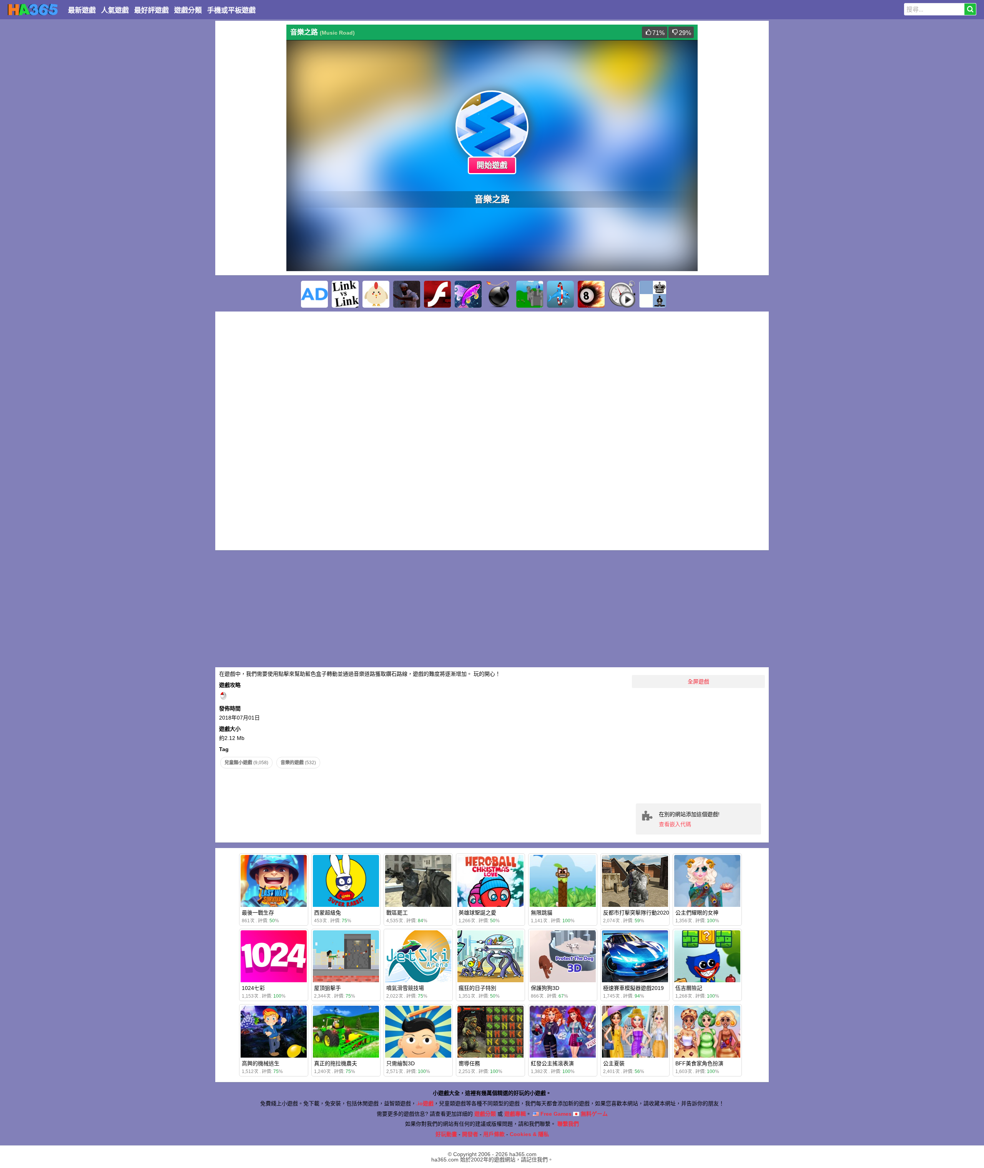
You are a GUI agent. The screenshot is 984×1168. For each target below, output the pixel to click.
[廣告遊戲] (314, 294)
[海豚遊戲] (560, 294)
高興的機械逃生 (260, 1063)
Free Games (555, 1114)
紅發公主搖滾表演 (552, 1063)
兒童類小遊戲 (246, 762)
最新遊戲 (82, 10)
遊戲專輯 (515, 1114)
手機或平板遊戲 (231, 10)
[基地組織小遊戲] (406, 294)
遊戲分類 (188, 10)
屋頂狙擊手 (327, 988)
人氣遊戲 (115, 10)
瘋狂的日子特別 (477, 988)
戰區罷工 (397, 913)
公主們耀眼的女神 (696, 913)
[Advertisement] (250, 140)
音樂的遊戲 (298, 762)
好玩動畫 (446, 1134)
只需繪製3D (400, 1063)
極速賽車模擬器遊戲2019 (633, 988)
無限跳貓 (541, 913)
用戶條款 (494, 1134)
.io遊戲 (425, 1103)
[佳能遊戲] (375, 294)
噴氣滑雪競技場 (405, 988)
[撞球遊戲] (591, 294)
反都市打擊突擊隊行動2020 (636, 913)
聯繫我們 (568, 1124)
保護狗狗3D (545, 988)
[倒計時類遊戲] (621, 294)
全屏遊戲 (698, 681)
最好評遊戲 (151, 10)
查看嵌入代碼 (675, 824)
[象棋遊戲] (652, 294)
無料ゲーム (593, 1114)
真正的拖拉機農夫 (335, 1063)
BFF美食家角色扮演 (699, 1063)
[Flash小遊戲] (437, 294)
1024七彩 (253, 988)
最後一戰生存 (258, 913)
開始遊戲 (492, 165)
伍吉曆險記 (688, 988)
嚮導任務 (469, 1063)
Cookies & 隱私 (529, 1134)
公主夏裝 (614, 1063)
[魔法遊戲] (468, 294)
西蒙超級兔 (327, 913)
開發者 (470, 1134)
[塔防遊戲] (529, 294)
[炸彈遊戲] (498, 294)
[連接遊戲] (345, 294)
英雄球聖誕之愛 (477, 913)
